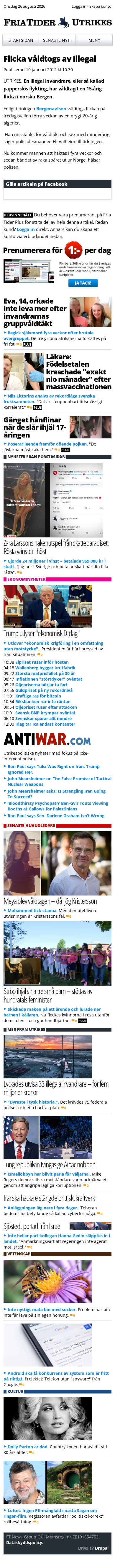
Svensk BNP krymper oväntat (45, 713)
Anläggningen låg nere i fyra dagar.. (43, 1208)
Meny (94, 40)
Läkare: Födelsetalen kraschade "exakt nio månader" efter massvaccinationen (78, 372)
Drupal (102, 1548)
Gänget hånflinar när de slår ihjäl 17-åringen (35, 427)
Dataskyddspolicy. (24, 1542)
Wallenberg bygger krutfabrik (45, 668)
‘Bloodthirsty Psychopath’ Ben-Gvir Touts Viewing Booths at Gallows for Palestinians (58, 806)
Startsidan (21, 40)
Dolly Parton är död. (28, 1447)
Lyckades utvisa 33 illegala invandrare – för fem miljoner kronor (56, 1088)
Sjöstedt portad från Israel (32, 1225)
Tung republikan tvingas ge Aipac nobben (49, 1164)
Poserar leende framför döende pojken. (48, 444)
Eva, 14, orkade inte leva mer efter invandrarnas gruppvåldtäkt (35, 312)
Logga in (26, 229)
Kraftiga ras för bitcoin (38, 696)
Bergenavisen (51, 108)
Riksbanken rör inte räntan (42, 701)
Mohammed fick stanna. (33, 910)
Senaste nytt (57, 40)
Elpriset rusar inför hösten (42, 662)
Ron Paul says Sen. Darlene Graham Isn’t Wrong (56, 815)
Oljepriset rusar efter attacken (46, 707)
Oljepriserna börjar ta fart (41, 684)
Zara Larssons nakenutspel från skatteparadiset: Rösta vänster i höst (56, 547)
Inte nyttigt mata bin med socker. (42, 1309)
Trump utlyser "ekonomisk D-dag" (42, 633)
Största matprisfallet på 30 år (45, 673)
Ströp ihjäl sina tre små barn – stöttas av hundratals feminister (48, 995)
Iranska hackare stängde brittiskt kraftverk (49, 1197)
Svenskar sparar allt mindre (43, 718)
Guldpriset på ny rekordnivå (44, 690)
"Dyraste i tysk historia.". (33, 1102)
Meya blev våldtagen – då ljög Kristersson (50, 900)
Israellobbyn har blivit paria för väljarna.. (49, 1174)
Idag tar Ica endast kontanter (45, 724)
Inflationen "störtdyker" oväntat (48, 679)
